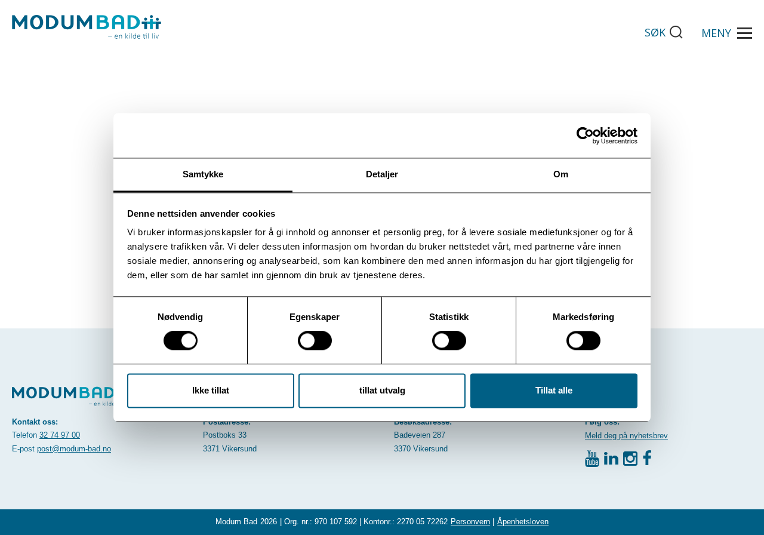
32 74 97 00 (59, 435)
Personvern (470, 521)
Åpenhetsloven (523, 521)
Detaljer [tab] (382, 174)
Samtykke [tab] (203, 174)
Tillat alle (553, 390)
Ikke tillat (210, 390)
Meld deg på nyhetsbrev (626, 435)
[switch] (315, 340)
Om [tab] (560, 174)
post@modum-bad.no (74, 448)
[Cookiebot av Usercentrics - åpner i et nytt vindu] (585, 135)
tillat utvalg (382, 390)
